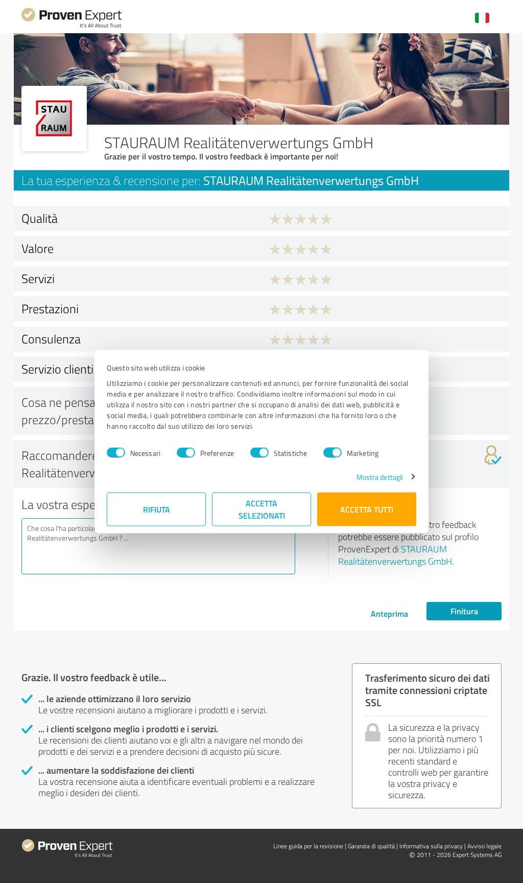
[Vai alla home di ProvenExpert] (71, 26)
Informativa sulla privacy (431, 846)
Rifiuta (156, 509)
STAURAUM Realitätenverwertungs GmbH (395, 555)
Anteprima (389, 613)
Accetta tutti (366, 509)
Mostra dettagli (379, 476)
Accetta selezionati (262, 509)
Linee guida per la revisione (308, 846)
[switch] (186, 453)
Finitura (464, 611)
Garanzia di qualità (371, 846)
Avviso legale (484, 846)
